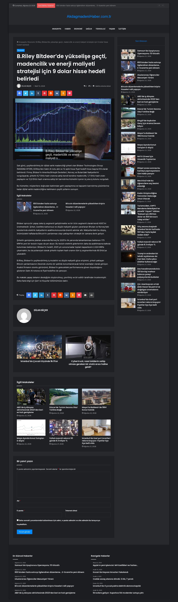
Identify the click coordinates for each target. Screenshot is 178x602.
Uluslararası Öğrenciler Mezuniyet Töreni (73, 5)
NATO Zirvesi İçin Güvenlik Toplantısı (146, 158)
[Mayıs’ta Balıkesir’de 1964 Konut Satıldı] (96, 397)
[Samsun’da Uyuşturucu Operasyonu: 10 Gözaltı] (128, 54)
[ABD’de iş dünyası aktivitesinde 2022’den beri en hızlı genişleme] (31, 397)
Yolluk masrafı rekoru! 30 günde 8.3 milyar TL (61, 439)
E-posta (21, 511)
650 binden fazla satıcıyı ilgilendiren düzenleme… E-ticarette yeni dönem (46, 207)
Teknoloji (100, 29)
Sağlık (89, 29)
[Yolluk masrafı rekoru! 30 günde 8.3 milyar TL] (63, 428)
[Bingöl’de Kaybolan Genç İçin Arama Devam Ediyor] (128, 124)
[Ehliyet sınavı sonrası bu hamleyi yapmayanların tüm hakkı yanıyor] (128, 172)
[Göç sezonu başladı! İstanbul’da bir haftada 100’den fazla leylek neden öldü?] (128, 230)
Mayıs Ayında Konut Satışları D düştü (30, 439)
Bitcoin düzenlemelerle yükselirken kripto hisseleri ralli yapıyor (140, 88)
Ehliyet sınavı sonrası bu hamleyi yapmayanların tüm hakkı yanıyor (148, 171)
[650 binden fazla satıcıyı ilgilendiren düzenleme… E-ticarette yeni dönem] (24, 207)
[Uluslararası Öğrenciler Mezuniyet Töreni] (128, 78)
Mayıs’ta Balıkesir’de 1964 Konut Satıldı (94, 408)
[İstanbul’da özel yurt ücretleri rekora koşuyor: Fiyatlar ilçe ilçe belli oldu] (96, 428)
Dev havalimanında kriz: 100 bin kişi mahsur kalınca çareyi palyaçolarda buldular (148, 273)
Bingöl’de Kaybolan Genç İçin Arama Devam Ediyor (148, 123)
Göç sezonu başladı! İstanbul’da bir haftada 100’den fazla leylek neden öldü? (148, 230)
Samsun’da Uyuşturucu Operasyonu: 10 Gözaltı (148, 52)
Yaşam (112, 29)
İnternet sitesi (71, 511)
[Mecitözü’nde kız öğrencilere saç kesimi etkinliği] (128, 184)
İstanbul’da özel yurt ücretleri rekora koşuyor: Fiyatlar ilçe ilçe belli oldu (96, 441)
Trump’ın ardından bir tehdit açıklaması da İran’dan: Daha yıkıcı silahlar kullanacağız (147, 257)
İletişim (122, 29)
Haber (67, 29)
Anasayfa (56, 29)
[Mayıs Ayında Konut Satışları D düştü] (31, 428)
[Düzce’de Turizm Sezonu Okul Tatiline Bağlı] (63, 397)
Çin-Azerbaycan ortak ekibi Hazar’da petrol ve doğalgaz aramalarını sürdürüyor (148, 288)
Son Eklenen (141, 41)
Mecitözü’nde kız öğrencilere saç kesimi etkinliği (148, 183)
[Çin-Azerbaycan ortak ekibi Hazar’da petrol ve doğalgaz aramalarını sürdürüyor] (128, 288)
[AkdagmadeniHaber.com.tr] (89, 16)
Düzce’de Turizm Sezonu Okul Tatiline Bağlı (63, 408)
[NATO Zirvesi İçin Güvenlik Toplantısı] (128, 160)
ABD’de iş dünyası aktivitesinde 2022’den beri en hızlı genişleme (30, 410)
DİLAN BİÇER (26, 86)
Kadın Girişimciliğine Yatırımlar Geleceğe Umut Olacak (147, 196)
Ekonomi (78, 29)
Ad (18, 501)
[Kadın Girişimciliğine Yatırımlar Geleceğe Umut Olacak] (128, 197)
